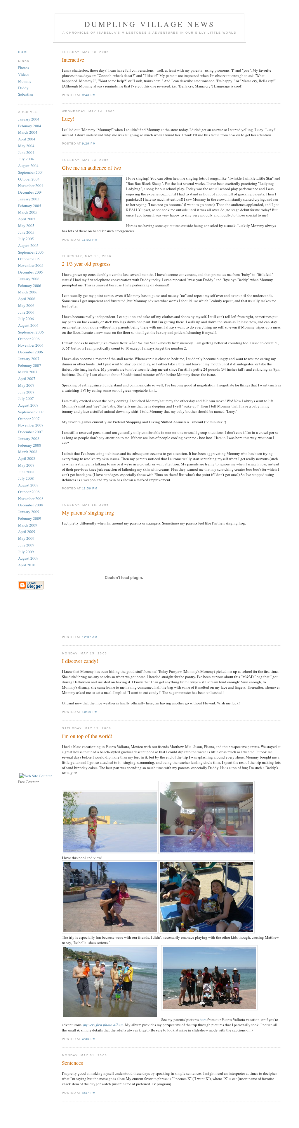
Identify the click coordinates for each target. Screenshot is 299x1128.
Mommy (25, 81)
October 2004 (29, 179)
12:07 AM (89, 637)
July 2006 (26, 318)
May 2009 (26, 538)
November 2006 (31, 345)
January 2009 (28, 511)
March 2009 (27, 525)
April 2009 (26, 531)
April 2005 (26, 218)
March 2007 (27, 371)
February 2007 (29, 365)
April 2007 (26, 378)
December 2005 (30, 272)
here (203, 1019)
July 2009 (26, 551)
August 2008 (28, 485)
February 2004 (29, 125)
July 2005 (26, 238)
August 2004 (28, 165)
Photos (23, 67)
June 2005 (26, 232)
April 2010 (26, 565)
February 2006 (29, 285)
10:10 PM (90, 711)
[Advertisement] (38, 683)
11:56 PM (89, 488)
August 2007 (28, 405)
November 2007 (31, 425)
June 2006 (26, 312)
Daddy (23, 87)
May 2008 (26, 465)
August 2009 (28, 558)
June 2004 (26, 152)
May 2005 (26, 225)
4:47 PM (88, 1092)
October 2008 (29, 491)
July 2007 (26, 398)
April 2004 (26, 139)
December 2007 (30, 431)
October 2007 (29, 418)
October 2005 (29, 259)
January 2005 (28, 199)
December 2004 (30, 192)
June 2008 (26, 471)
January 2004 (28, 119)
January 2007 (28, 358)
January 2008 (28, 438)
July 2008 (26, 478)
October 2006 (29, 338)
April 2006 (26, 298)
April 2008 (26, 458)
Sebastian (25, 94)
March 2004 (27, 132)
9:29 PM (88, 143)
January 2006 (28, 278)
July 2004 (26, 158)
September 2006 (31, 332)
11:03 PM (89, 239)
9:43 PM (88, 95)
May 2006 (26, 305)
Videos (23, 74)
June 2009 (26, 545)
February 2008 (29, 445)
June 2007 (26, 392)
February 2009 (29, 518)
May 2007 (26, 385)
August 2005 (28, 245)
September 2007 (31, 412)
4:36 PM (88, 1039)
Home (23, 52)
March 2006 (27, 292)
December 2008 (30, 505)
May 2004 (26, 145)
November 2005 (31, 265)
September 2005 (31, 252)
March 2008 (27, 451)
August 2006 (28, 325)
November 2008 (31, 498)
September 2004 (31, 172)
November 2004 (31, 185)
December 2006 (30, 352)
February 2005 (29, 205)
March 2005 (27, 212)
